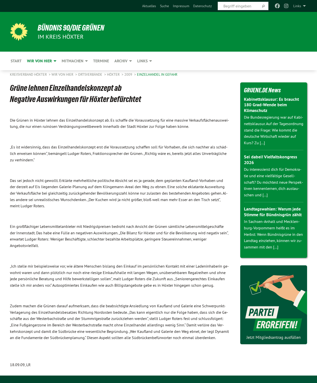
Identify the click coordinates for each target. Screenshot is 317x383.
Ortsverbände (90, 74)
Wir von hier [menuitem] (39, 61)
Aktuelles (149, 6)
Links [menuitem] (297, 6)
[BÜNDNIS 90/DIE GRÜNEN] (19, 32)
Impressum (181, 6)
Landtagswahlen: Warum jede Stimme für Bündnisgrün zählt (273, 211)
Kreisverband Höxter (29, 74)
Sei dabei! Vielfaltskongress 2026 (270, 159)
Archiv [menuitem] (121, 61)
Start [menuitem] (16, 61)
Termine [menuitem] (101, 61)
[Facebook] (277, 6)
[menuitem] (149, 6)
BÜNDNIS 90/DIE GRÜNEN (71, 27)
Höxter (114, 74)
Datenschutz (202, 6)
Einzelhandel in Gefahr (157, 74)
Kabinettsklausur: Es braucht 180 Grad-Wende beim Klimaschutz (271, 104)
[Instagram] (286, 6)
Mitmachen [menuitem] (72, 61)
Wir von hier (63, 74)
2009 (128, 74)
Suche (164, 6)
